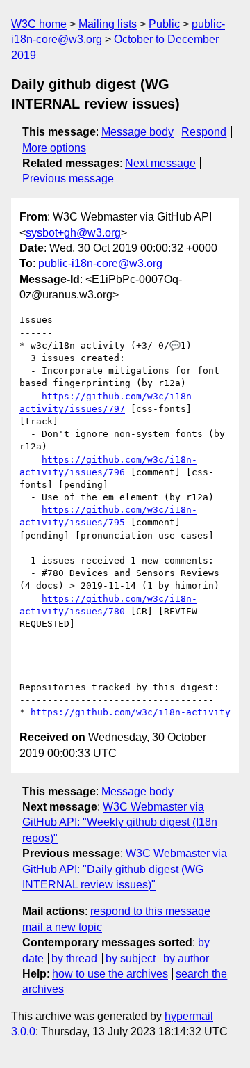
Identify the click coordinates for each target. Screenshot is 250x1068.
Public (164, 24)
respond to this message (150, 911)
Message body (137, 132)
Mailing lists (107, 24)
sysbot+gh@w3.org (73, 233)
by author (186, 958)
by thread (74, 958)
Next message (160, 163)
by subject (131, 958)
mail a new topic (62, 927)
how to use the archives (110, 974)
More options (54, 148)
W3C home (39, 24)
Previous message (68, 178)
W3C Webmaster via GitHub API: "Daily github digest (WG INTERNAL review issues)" (124, 869)
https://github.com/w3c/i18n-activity (131, 712)
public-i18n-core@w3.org (100, 263)
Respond (203, 132)
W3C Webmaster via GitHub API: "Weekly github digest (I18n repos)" (119, 822)
